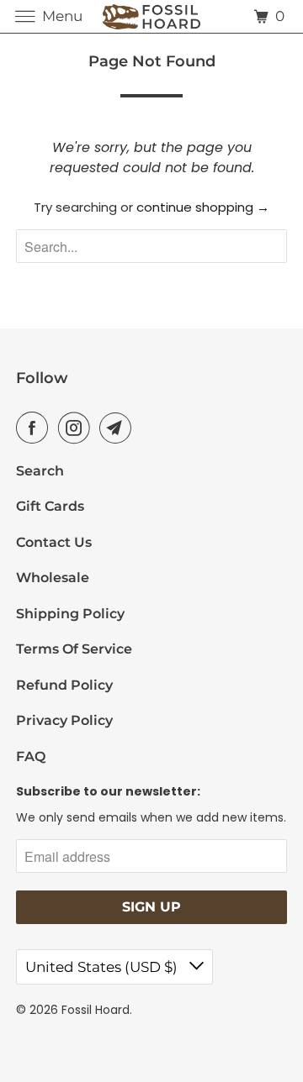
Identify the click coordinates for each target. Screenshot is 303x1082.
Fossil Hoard (95, 1009)
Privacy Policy (64, 720)
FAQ (30, 756)
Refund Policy (64, 685)
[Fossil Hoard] (151, 16)
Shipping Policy (70, 614)
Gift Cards (50, 506)
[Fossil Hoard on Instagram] (77, 428)
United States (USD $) (103, 967)
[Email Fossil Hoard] (118, 428)
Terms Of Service (74, 649)
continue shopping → (202, 207)
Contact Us (54, 542)
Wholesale (52, 578)
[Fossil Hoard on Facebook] (35, 428)
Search (40, 471)
